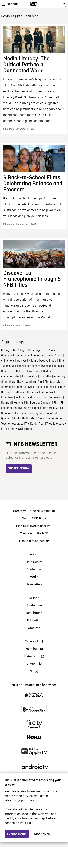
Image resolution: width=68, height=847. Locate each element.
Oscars (24, 413)
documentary (29, 376)
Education (45, 376)
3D (2, 350)
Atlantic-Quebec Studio (42, 361)
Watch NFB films (34, 518)
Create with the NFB (34, 533)
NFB (54, 403)
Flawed (29, 387)
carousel (58, 366)
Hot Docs (6, 392)
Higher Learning (45, 387)
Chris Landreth (10, 371)
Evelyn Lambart (26, 382)
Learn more (42, 833)
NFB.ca (34, 598)
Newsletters (34, 584)
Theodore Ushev (56, 424)
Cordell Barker (42, 371)
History (60, 387)
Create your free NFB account (34, 511)
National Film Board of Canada (32, 403)
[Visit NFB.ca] (40, 4)
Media (34, 577)
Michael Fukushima (34, 397)
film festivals (52, 382)
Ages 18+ (41, 350)
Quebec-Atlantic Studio (15, 418)
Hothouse (19, 392)
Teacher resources (12, 424)
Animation (34, 355)
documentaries (10, 376)
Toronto (28, 429)
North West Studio (52, 408)
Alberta (21, 355)
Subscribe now (18, 468)
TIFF (5, 429)
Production (34, 605)
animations (8, 361)
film (40, 382)
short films (37, 418)
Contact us (34, 569)
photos (51, 413)
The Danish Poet (35, 424)
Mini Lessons (55, 397)
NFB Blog (12, 4)
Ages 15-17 (27, 350)
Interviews (7, 397)
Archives (34, 628)
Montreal (6, 403)
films (20, 387)
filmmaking (8, 387)
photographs (37, 413)
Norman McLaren (29, 408)
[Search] (65, 5)
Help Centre (34, 562)
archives (21, 361)
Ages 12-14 (12, 350)
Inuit (18, 397)
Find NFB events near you (34, 526)
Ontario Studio (9, 413)
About (34, 554)
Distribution (34, 613)
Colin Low (26, 371)
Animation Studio (52, 355)
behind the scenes (29, 366)
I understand (16, 833)
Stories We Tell (54, 418)
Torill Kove (15, 429)
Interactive (47, 392)
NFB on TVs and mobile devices (34, 685)
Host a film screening (34, 541)
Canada (47, 366)
